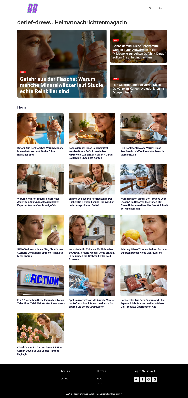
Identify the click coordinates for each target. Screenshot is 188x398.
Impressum (117, 394)
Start (151, 8)
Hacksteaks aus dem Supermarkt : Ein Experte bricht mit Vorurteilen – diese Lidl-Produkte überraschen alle (142, 303)
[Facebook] (142, 379)
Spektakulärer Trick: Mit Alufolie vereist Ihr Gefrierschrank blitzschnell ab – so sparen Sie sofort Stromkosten (91, 303)
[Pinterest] (154, 379)
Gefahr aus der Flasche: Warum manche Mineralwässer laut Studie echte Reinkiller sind (61, 85)
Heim (160, 8)
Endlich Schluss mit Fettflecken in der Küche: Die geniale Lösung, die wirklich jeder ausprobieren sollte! (91, 202)
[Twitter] (136, 379)
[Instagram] (148, 379)
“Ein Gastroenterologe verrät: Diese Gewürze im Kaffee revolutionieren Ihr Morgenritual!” (138, 88)
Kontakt (63, 378)
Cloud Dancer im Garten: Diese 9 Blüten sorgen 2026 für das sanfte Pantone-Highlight (39, 351)
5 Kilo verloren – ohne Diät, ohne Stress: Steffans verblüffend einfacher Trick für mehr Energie (40, 253)
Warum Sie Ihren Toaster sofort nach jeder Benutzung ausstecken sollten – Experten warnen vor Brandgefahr (39, 202)
